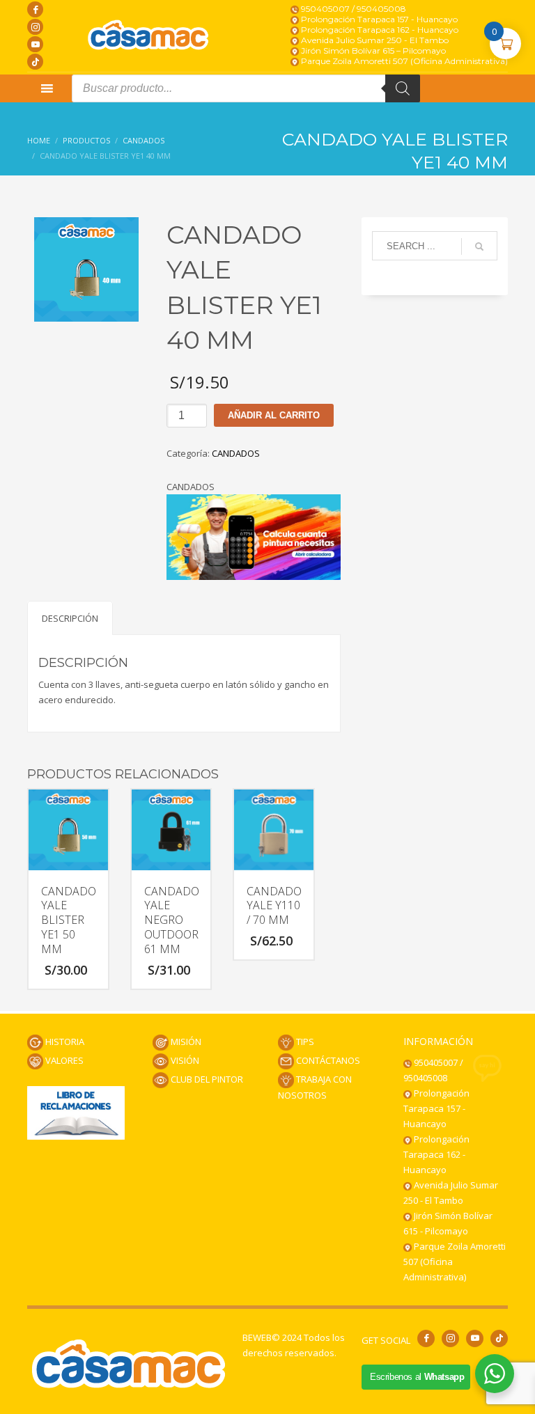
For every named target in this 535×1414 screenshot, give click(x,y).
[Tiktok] (35, 62)
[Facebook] (35, 9)
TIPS (304, 1041)
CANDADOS (236, 453)
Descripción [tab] (70, 618)
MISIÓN (185, 1041)
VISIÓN (184, 1060)
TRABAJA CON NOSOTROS (315, 1087)
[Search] (402, 88)
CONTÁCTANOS (327, 1060)
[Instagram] (35, 27)
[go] (479, 246)
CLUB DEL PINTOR (206, 1079)
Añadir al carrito (274, 415)
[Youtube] (35, 44)
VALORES (63, 1060)
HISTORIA (63, 1041)
